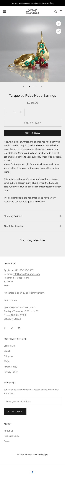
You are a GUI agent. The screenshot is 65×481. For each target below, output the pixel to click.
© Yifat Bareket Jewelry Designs (32, 454)
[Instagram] (12, 328)
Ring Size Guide (12, 435)
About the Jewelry (13, 226)
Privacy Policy (11, 371)
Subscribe (15, 411)
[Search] (55, 11)
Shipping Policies (13, 216)
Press (6, 441)
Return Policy (10, 366)
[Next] (41, 86)
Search (7, 350)
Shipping (8, 356)
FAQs (6, 361)
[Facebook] (5, 328)
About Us (8, 430)
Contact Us (9, 345)
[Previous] (23, 86)
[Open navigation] (4, 11)
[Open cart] (61, 11)
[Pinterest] (19, 328)
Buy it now (32, 133)
